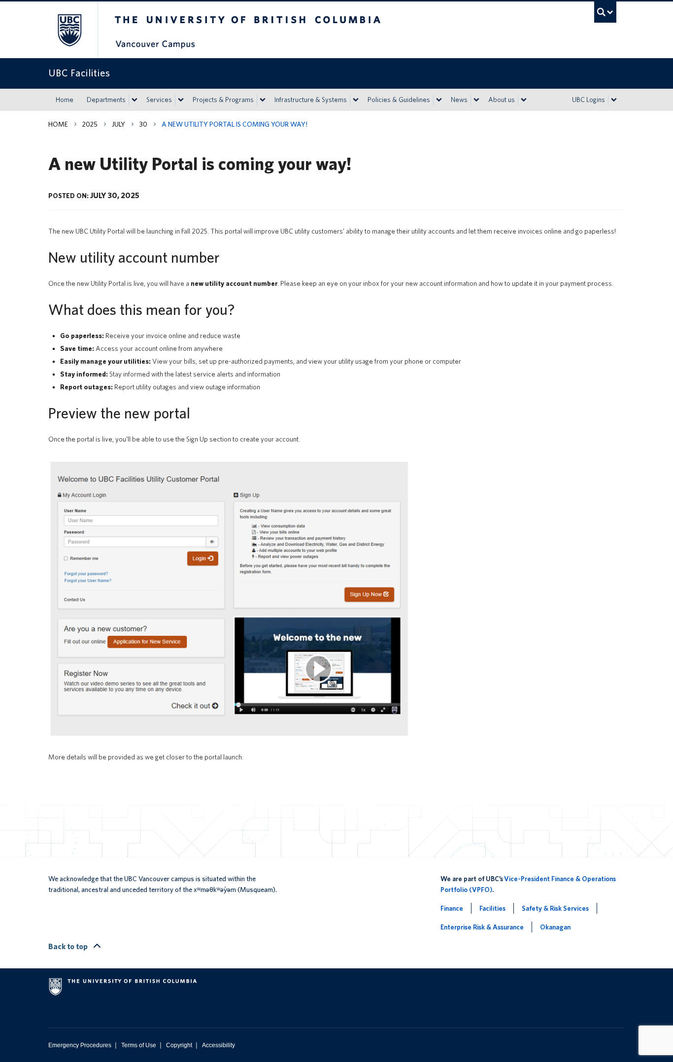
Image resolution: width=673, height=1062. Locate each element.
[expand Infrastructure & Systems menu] (356, 100)
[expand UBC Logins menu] (614, 100)
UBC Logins (588, 99)
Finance (451, 908)
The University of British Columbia (69, 29)
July (118, 124)
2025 (90, 124)
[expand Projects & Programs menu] (263, 100)
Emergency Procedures (79, 1045)
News (459, 99)
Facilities (492, 908)
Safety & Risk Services (555, 908)
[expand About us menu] (524, 100)
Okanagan (555, 927)
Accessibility (218, 1045)
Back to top (68, 946)
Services (159, 99)
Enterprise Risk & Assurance (482, 927)
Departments (106, 99)
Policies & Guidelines (399, 99)
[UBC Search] (605, 12)
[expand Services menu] (181, 100)
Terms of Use (138, 1045)
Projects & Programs (223, 99)
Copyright (179, 1045)
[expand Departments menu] (134, 100)
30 (143, 124)
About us (501, 99)
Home (64, 99)
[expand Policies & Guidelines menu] (439, 100)
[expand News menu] (476, 100)
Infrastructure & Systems (310, 99)
